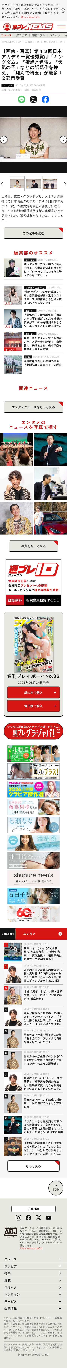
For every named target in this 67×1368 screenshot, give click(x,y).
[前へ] (3, 139)
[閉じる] (63, 10)
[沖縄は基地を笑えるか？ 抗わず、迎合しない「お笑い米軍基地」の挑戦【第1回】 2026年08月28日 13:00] (16, 449)
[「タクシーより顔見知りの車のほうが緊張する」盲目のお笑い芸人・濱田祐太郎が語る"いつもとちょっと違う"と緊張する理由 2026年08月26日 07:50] (50, 449)
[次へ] (63, 139)
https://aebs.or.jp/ (31, 1248)
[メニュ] (61, 26)
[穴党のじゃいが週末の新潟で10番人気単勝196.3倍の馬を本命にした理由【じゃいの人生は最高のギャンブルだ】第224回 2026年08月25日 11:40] (16, 483)
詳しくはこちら (30, 16)
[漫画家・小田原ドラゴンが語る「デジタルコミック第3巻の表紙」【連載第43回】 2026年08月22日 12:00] (50, 518)
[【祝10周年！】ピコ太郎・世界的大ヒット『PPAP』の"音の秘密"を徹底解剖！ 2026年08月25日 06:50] (16, 518)
